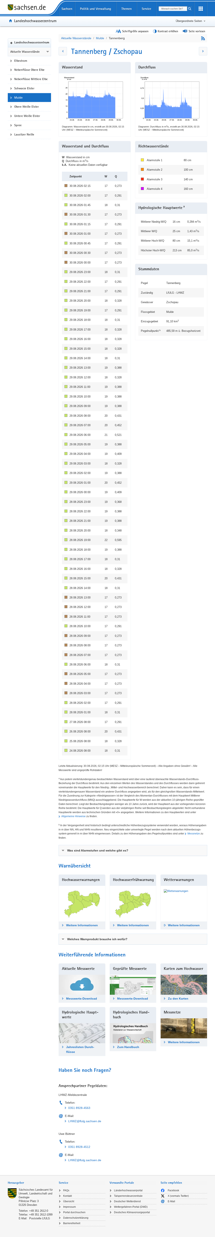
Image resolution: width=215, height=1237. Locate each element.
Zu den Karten (178, 998)
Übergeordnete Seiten (189, 21)
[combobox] (173, 8)
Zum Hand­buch (128, 1047)
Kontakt (67, 1195)
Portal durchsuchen (74, 1212)
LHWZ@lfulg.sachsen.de (84, 1121)
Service (146, 9)
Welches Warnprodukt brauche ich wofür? (97, 939)
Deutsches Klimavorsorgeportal (132, 1212)
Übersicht (68, 1201)
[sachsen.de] (31, 8)
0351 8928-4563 (79, 1108)
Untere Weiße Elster (27, 116)
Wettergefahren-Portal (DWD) (131, 1206)
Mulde (100, 38)
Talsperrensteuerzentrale (128, 1195)
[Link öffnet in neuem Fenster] (176, 890)
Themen (126, 9)
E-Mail (171, 1201)
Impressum (69, 1206)
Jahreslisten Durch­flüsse (80, 1049)
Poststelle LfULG (39, 1218)
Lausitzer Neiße (24, 134)
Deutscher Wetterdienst (127, 1201)
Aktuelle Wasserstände (25, 52)
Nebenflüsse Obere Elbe (29, 70)
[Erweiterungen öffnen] (200, 8)
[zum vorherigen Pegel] (63, 51)
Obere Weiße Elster (26, 106)
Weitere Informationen (82, 925)
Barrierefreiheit (71, 1223)
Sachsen (67, 9)
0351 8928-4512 (79, 1147)
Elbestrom (20, 61)
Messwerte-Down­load (81, 998)
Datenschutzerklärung (75, 1217)
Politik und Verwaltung (95, 9)
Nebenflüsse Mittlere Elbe (31, 79)
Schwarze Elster (24, 88)
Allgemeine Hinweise (73, 816)
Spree (18, 125)
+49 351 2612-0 (38, 1210)
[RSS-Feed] (203, 38)
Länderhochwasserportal (128, 1190)
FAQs (66, 1190)
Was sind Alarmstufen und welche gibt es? (97, 850)
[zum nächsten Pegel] (203, 51)
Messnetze (193, 833)
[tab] (133, 850)
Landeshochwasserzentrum (35, 20)
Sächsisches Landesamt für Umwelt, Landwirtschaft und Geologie (36, 1193)
